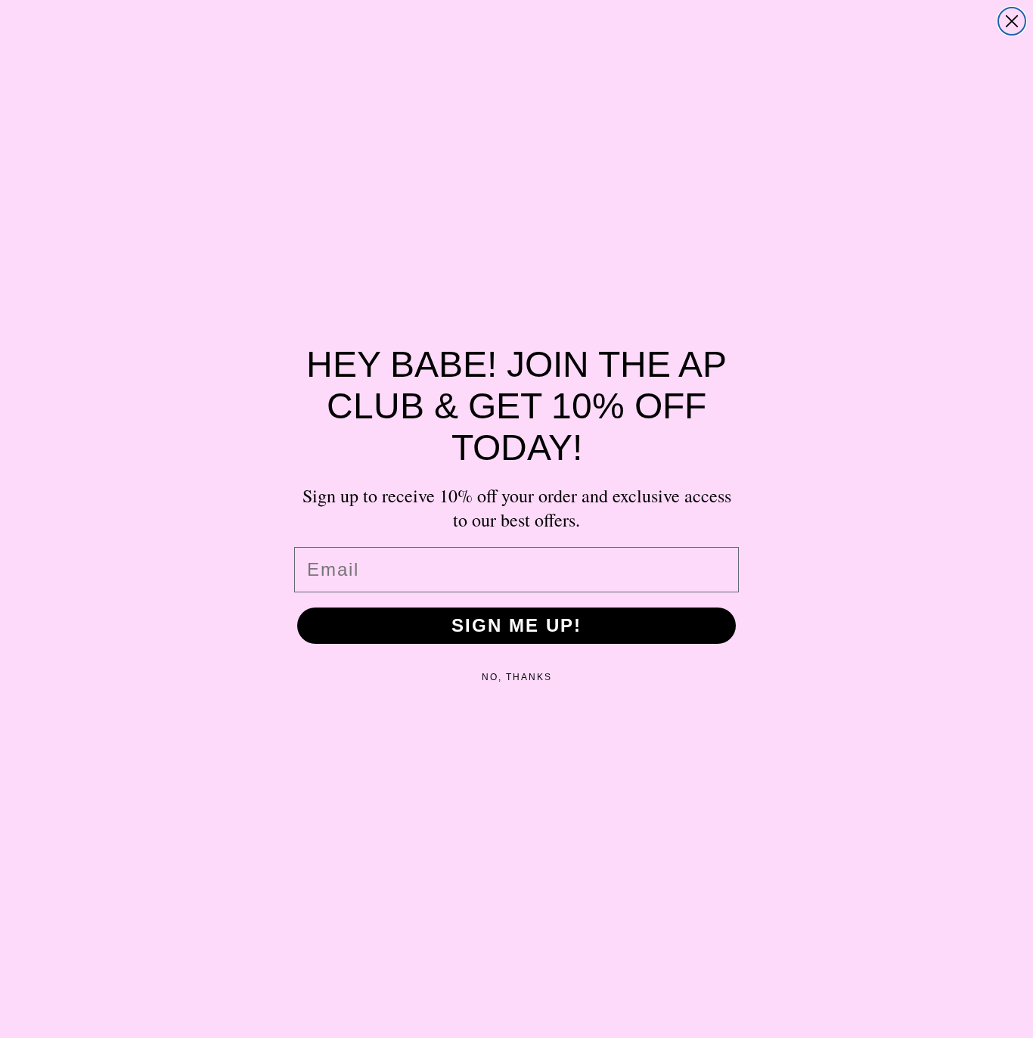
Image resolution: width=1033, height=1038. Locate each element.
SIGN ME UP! (516, 625)
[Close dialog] (1011, 21)
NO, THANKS (517, 677)
